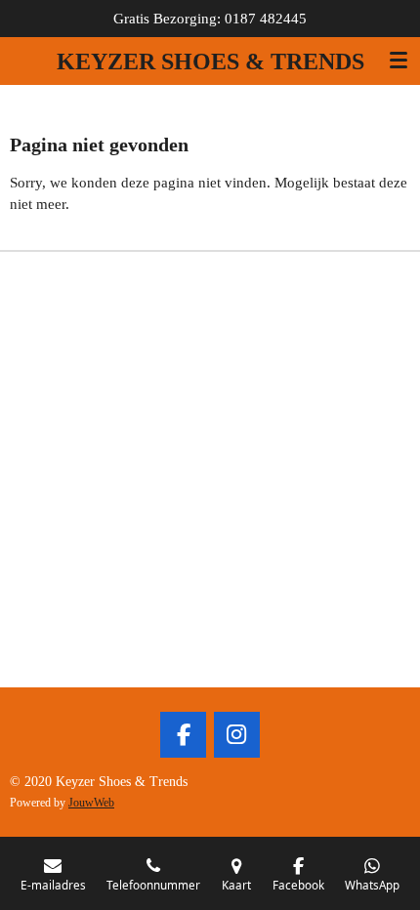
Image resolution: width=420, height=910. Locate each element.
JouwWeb (91, 803)
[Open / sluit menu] (398, 60)
